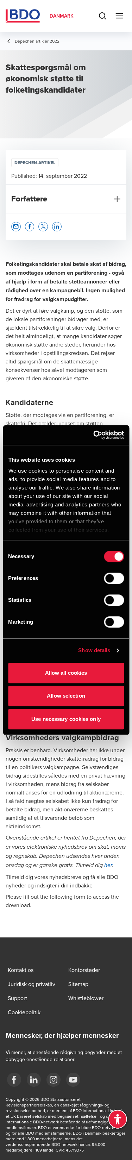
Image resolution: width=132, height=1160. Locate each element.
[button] (16, 226)
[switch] (114, 578)
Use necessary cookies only (66, 719)
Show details (94, 650)
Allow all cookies (66, 673)
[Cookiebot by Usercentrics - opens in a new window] (94, 434)
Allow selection (66, 696)
